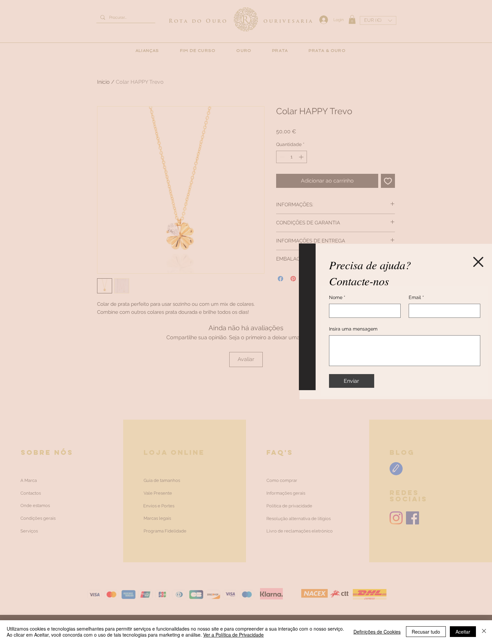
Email (416, 297)
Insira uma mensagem (353, 329)
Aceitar (463, 631)
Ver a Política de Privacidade (233, 634)
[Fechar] (484, 632)
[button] (478, 262)
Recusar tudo (426, 631)
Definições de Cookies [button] (377, 631)
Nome (337, 297)
